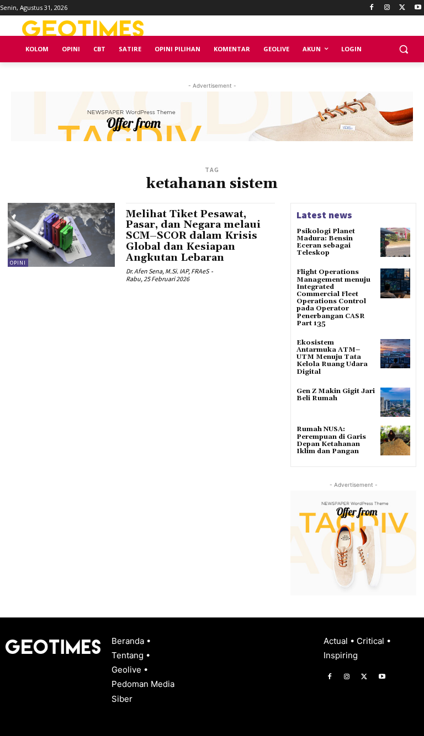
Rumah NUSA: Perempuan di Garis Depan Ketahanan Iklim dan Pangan (331, 440)
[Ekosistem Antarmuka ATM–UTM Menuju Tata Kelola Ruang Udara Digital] (395, 354)
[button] (403, 49)
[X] (402, 8)
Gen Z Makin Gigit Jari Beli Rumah (335, 394)
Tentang (129, 655)
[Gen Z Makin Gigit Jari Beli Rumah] (395, 402)
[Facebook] (371, 8)
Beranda (129, 641)
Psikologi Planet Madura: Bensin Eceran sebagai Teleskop (325, 242)
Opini (18, 262)
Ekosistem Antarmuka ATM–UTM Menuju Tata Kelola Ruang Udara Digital (332, 357)
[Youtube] (417, 8)
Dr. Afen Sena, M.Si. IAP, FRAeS (167, 271)
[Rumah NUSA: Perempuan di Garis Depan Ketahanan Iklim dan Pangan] (395, 440)
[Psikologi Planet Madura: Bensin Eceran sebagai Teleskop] (395, 242)
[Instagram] (387, 8)
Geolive (128, 669)
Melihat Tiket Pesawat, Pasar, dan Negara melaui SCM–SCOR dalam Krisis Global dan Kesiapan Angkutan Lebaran (193, 236)
